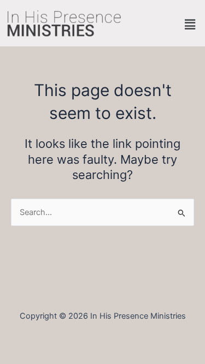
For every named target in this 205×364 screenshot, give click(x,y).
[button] (190, 24)
